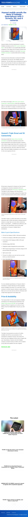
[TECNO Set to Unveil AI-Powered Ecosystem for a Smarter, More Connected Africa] (12, 459)
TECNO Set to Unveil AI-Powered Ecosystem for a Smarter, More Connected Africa (13, 467)
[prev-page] (13, 504)
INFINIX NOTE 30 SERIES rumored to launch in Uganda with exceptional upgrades (12, 484)
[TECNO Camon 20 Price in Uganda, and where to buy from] (12, 493)
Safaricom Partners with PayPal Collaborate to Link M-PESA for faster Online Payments (13, 433)
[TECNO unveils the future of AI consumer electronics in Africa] (12, 443)
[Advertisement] (14, 84)
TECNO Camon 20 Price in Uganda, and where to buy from (13, 500)
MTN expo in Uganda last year (19, 189)
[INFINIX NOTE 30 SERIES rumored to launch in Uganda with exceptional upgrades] (12, 477)
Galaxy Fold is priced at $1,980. (8, 303)
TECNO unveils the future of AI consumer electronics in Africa (13, 450)
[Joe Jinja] (11, 23)
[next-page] (15, 504)
